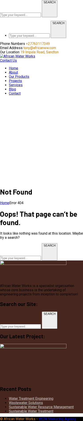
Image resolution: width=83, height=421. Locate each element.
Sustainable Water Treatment (31, 411)
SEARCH (50, 2)
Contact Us (8, 60)
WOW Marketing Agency (57, 419)
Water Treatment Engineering (31, 398)
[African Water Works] (17, 56)
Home (4, 203)
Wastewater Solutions (26, 403)
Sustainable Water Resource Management (41, 407)
